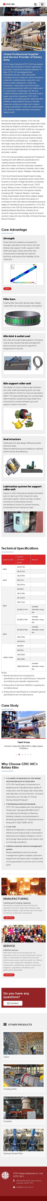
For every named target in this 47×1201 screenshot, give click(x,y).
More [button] (7, 289)
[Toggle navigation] (42, 4)
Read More (9, 918)
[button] (16, 754)
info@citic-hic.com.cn (24, 1187)
